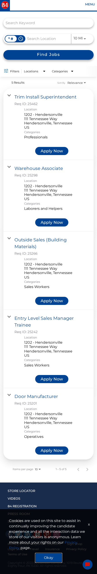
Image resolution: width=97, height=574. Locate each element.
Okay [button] (48, 558)
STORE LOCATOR (21, 491)
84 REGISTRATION (22, 506)
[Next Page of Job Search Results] (87, 469)
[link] (48, 124)
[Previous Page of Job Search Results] (78, 469)
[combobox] (46, 23)
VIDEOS (14, 498)
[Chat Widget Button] (87, 564)
